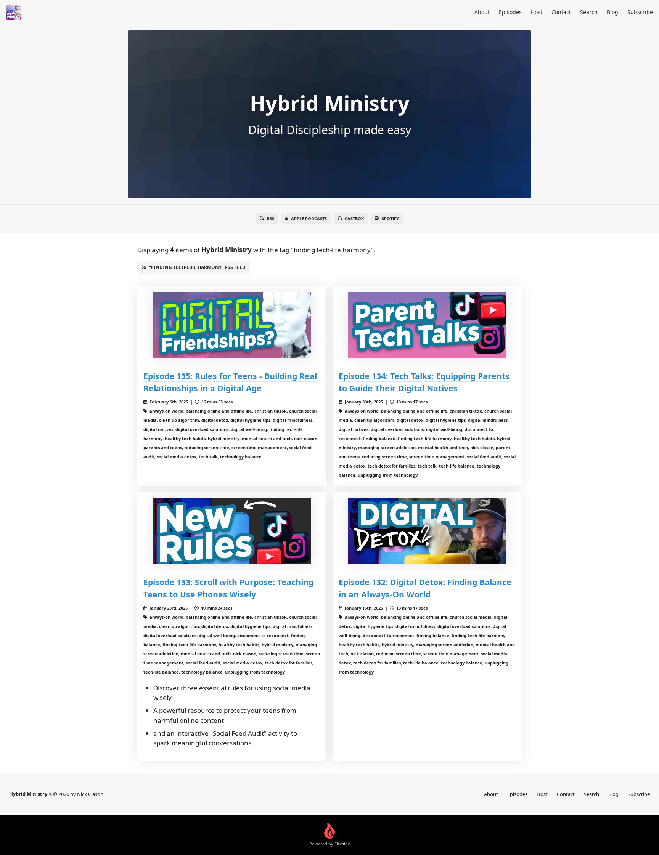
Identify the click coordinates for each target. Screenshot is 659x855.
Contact (561, 12)
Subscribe (640, 12)
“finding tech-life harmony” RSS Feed (197, 267)
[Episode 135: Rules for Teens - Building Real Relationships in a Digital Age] (231, 325)
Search (589, 12)
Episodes (510, 12)
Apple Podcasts (309, 218)
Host (536, 12)
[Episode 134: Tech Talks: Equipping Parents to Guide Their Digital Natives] (427, 325)
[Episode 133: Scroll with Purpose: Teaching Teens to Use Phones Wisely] (231, 531)
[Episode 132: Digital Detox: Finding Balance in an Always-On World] (427, 531)
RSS (270, 218)
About (482, 12)
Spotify (390, 218)
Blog (612, 12)
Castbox (354, 218)
